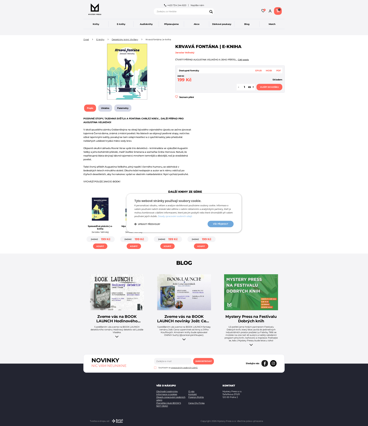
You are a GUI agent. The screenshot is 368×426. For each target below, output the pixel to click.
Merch (272, 24)
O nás (191, 391)
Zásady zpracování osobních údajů (170, 398)
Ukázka (105, 108)
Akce (196, 24)
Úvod (86, 39)
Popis (90, 108)
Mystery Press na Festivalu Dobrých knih (251, 318)
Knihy (96, 24)
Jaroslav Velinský (184, 52)
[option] (100, 222)
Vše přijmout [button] (220, 223)
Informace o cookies (166, 394)
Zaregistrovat (203, 361)
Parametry (123, 108)
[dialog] (183, 213)
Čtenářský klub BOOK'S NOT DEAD (168, 404)
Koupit (100, 246)
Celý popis (243, 59)
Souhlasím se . (178, 368)
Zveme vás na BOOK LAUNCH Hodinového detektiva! (117, 318)
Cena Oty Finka (196, 403)
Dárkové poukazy (221, 24)
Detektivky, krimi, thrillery (125, 39)
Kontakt (192, 394)
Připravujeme (171, 24)
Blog (246, 24)
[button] (147, 224)
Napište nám (197, 5)
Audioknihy (146, 24)
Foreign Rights (196, 397)
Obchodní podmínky (167, 391)
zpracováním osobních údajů (184, 367)
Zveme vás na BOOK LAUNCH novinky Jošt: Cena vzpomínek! (184, 318)
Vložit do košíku (269, 87)
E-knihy (121, 24)
